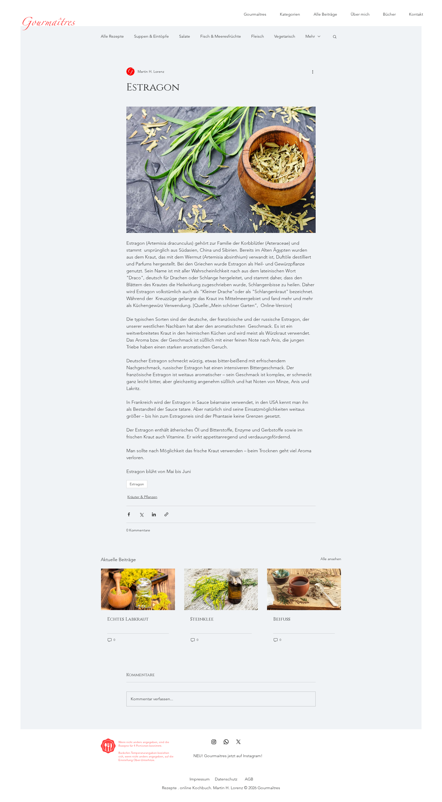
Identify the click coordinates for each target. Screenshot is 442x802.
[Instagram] (214, 742)
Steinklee (202, 619)
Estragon (137, 484)
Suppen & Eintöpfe (151, 36)
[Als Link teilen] (166, 514)
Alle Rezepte (112, 36)
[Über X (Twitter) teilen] (141, 514)
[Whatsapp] (226, 742)
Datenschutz (226, 779)
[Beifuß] (304, 589)
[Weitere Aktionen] (313, 71)
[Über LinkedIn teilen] (153, 514)
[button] (334, 36)
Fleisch (257, 36)
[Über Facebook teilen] (128, 514)
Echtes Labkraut (128, 619)
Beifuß (281, 619)
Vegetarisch (284, 36)
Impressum (200, 779)
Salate (184, 36)
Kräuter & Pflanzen (142, 497)
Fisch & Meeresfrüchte (220, 36)
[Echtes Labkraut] (138, 589)
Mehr (310, 36)
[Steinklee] (221, 589)
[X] (238, 742)
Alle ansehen (331, 559)
